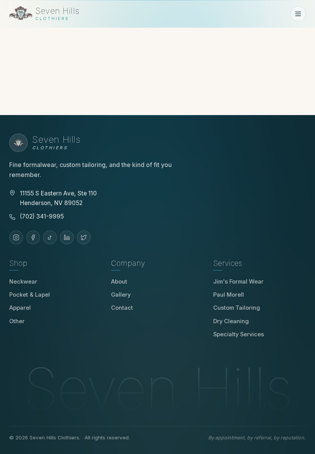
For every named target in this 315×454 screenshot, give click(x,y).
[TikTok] (50, 237)
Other (17, 321)
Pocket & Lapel (29, 294)
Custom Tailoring (236, 307)
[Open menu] (298, 14)
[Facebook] (33, 237)
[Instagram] (16, 237)
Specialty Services (238, 334)
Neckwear (23, 281)
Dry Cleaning (231, 321)
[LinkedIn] (67, 237)
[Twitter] (84, 237)
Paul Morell (231, 294)
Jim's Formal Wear (241, 281)
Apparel (20, 307)
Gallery (121, 294)
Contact (122, 307)
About (119, 281)
